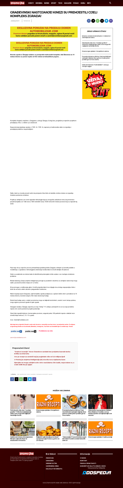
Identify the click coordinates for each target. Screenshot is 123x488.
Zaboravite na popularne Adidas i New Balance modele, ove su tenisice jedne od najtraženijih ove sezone (100, 412)
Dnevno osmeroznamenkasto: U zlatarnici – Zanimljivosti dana (96, 36)
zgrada (50, 374)
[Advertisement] (44, 89)
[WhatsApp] (98, 21)
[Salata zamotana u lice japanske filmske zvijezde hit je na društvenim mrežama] (22, 428)
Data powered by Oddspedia (96, 468)
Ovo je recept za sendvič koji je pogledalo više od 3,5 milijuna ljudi (39, 357)
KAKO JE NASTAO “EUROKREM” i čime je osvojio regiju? (95, 65)
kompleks (33, 374)
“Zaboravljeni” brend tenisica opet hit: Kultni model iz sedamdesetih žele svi (74, 438)
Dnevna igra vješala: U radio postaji (100, 437)
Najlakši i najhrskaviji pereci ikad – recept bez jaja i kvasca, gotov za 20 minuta (47, 438)
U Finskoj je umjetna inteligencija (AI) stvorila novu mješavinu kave (39, 360)
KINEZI (28, 374)
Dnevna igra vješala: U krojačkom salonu (95, 51)
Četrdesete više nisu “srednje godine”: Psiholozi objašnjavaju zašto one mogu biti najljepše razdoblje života (96, 44)
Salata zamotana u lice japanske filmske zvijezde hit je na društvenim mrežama (21, 438)
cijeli (18, 374)
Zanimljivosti (15, 21)
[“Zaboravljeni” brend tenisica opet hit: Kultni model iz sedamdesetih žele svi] (74, 428)
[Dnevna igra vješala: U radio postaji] (100, 428)
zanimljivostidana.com (18, 337)
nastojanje (39, 374)
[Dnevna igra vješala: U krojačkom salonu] (48, 401)
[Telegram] (106, 21)
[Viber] (111, 21)
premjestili (45, 374)
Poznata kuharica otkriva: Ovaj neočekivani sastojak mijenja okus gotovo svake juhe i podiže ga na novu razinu (96, 58)
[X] (93, 21)
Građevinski (23, 374)
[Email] (102, 21)
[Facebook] (89, 21)
